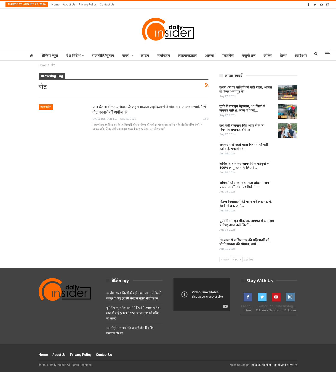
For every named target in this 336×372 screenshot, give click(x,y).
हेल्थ (283, 55)
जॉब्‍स (268, 55)
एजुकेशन (249, 55)
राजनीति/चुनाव (103, 55)
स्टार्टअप (301, 55)
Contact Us (107, 4)
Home (55, 4)
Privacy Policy (87, 4)
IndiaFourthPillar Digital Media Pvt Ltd (274, 365)
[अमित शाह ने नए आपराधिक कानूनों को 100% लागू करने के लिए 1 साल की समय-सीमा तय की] (287, 168)
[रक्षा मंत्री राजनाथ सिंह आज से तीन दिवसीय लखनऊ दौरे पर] (287, 130)
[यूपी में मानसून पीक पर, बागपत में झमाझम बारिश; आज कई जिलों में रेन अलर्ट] (287, 226)
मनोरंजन (163, 55)
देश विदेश (73, 55)
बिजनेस (228, 55)
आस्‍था (209, 55)
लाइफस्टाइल (187, 55)
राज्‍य (125, 55)
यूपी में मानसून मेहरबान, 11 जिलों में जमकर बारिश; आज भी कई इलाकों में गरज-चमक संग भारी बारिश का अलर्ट (133, 313)
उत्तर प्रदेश (45, 107)
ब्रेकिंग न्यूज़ (50, 55)
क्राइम (145, 55)
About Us (69, 4)
